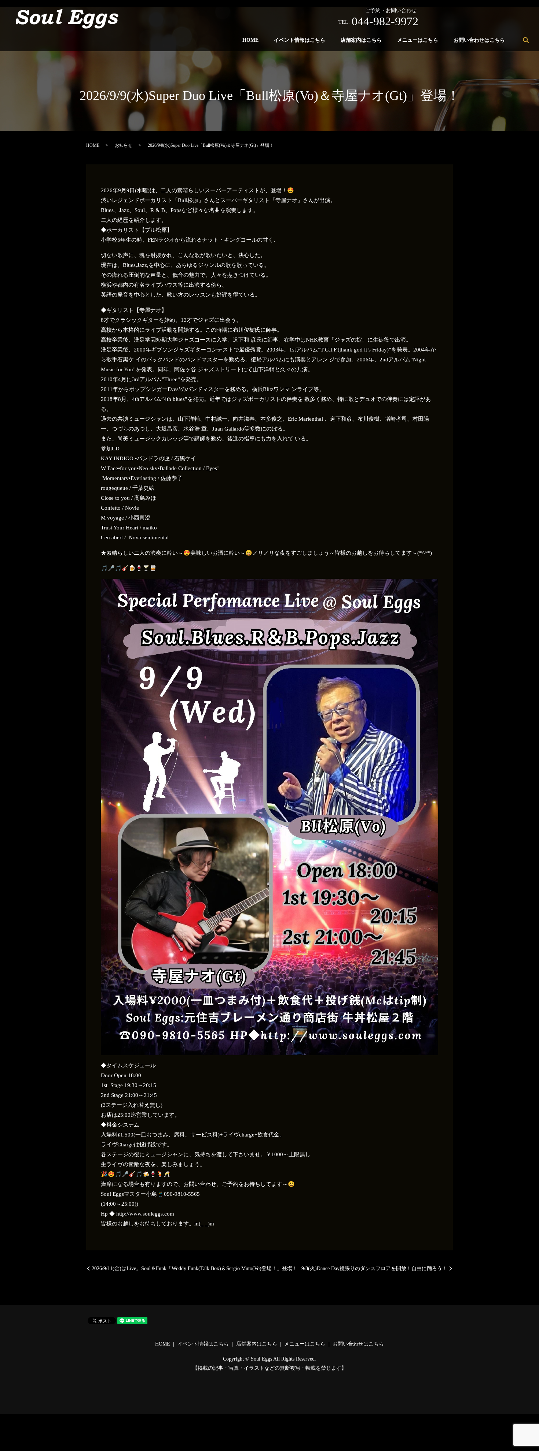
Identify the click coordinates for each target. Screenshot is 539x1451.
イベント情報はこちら (299, 40)
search (525, 39)
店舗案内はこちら (361, 40)
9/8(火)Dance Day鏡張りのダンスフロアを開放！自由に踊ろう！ (374, 1268)
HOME (250, 40)
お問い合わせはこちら (479, 40)
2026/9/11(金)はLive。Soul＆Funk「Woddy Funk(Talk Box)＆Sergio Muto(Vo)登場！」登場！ (194, 1268)
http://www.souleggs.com (145, 1214)
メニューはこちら (417, 40)
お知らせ (123, 145)
